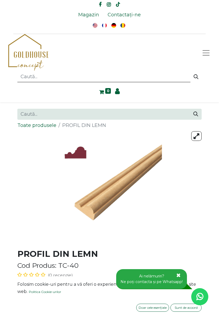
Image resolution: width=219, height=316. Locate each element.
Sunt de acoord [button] (186, 308)
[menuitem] (88, 15)
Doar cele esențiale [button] (153, 308)
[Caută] (196, 77)
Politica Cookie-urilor (45, 292)
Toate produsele (36, 125)
